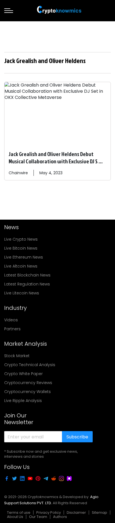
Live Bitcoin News (20, 248)
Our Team (38, 517)
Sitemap (99, 512)
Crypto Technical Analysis (29, 365)
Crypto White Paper (23, 373)
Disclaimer (76, 512)
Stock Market (17, 356)
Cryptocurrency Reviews (28, 382)
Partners (12, 329)
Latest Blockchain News (27, 275)
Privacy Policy (48, 512)
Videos (11, 320)
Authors (60, 517)
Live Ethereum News (23, 257)
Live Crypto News (21, 239)
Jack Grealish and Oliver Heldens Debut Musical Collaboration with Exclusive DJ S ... (56, 157)
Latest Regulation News (27, 284)
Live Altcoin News (20, 266)
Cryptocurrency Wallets (27, 391)
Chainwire (18, 173)
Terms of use (18, 512)
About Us (15, 517)
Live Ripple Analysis (23, 400)
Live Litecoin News (21, 293)
